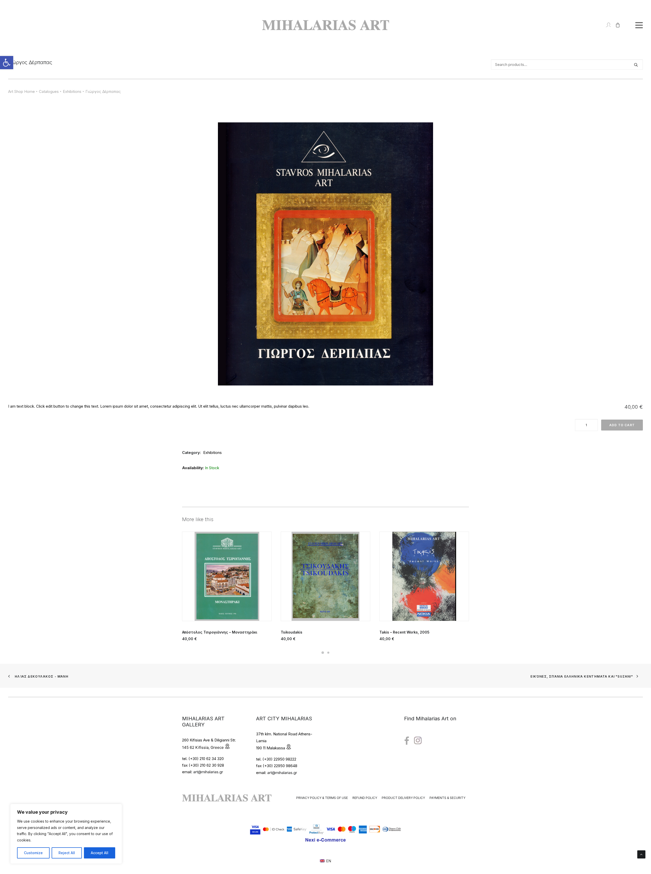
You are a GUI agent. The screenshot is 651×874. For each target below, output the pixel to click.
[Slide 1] (323, 652)
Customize (33, 853)
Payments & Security (447, 798)
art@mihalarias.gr (208, 771)
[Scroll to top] (641, 854)
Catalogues (49, 91)
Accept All (99, 853)
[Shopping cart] (615, 25)
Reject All (66, 853)
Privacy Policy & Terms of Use (322, 798)
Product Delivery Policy (403, 798)
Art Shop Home (21, 91)
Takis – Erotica (392, 632)
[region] (66, 834)
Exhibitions (72, 91)
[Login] (606, 25)
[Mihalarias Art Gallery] (325, 25)
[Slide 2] (328, 652)
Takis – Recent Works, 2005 (306, 632)
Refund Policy (364, 798)
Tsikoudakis (193, 632)
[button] (6, 62)
